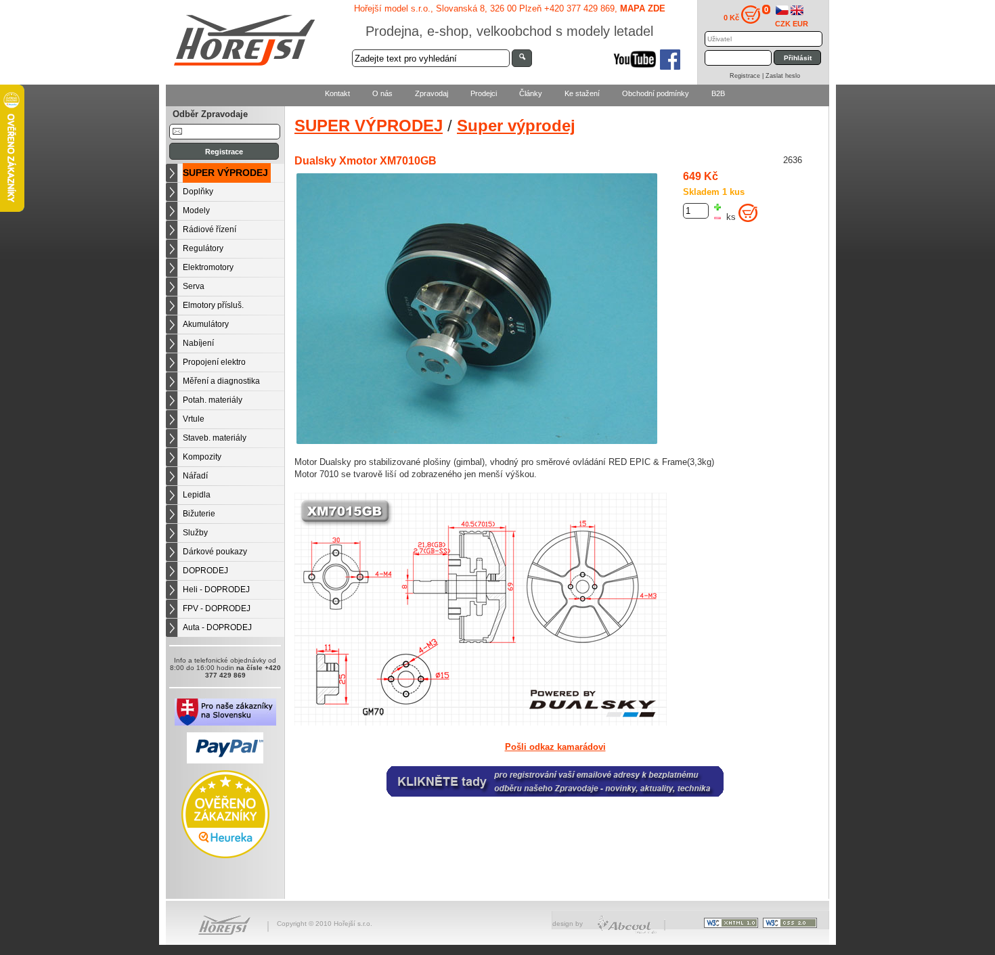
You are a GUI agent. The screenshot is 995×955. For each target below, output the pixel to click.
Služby (195, 532)
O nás (382, 93)
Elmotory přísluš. (213, 305)
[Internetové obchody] (628, 931)
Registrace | (748, 75)
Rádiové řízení (209, 229)
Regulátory (203, 248)
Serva (193, 286)
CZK (783, 24)
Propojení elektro (214, 362)
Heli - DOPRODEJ (216, 589)
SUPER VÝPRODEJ (225, 172)
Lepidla (197, 494)
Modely (196, 210)
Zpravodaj (431, 93)
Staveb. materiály (214, 438)
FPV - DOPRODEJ (216, 608)
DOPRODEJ (205, 570)
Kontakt (337, 93)
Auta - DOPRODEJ (217, 627)
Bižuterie (199, 513)
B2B (718, 93)
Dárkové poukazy (215, 551)
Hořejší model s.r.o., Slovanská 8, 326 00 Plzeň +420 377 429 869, (509, 8)
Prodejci (483, 93)
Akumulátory (206, 324)
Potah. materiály (212, 400)
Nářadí (195, 476)
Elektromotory (208, 267)
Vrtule (193, 419)
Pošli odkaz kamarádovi (555, 747)
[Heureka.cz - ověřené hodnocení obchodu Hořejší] (225, 856)
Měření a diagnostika (221, 381)
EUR (800, 24)
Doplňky (198, 191)
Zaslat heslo (783, 75)
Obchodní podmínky (655, 93)
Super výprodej (516, 125)
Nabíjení (198, 343)
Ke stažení (582, 93)
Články (530, 93)
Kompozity (202, 457)
